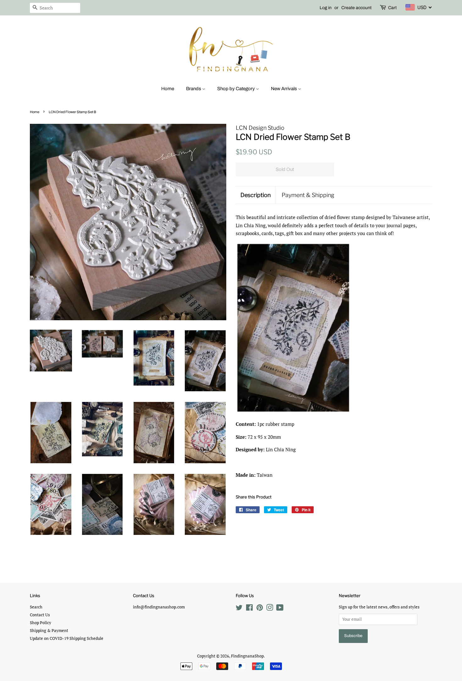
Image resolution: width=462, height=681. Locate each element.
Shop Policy (40, 622)
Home (167, 88)
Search (36, 607)
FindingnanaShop (247, 656)
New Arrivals (284, 88)
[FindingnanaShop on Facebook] (249, 609)
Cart (392, 7)
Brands (194, 88)
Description (255, 195)
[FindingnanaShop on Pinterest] (259, 609)
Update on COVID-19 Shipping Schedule (66, 638)
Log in (326, 7)
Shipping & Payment (49, 630)
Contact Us (40, 615)
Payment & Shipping (308, 195)
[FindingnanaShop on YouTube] (279, 609)
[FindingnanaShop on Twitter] (239, 609)
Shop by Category (236, 88)
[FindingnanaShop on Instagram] (269, 609)
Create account (356, 7)
